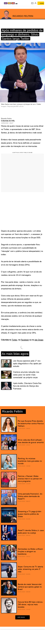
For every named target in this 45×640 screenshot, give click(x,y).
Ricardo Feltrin (6, 118)
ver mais (21, 617)
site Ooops (39, 340)
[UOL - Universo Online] (16, 3)
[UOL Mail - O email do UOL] (32, 3)
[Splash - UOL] (9, 3)
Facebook (25, 340)
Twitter (14, 340)
